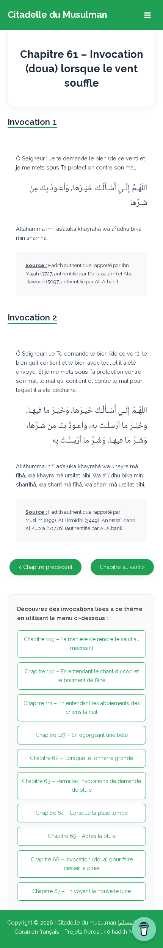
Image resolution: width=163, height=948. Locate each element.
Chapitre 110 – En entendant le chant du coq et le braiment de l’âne (82, 675)
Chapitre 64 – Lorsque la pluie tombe (82, 813)
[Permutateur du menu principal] (147, 15)
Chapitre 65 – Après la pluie (82, 836)
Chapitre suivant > (122, 567)
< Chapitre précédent (45, 567)
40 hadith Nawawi (126, 931)
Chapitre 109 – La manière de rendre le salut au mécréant (81, 643)
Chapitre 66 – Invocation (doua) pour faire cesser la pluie (82, 863)
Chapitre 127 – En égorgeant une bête (82, 735)
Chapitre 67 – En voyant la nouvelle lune (81, 891)
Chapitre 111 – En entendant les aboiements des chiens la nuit (82, 707)
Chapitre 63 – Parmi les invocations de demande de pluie (81, 785)
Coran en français (36, 931)
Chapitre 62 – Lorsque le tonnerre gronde (81, 758)
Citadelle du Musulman (57, 14)
